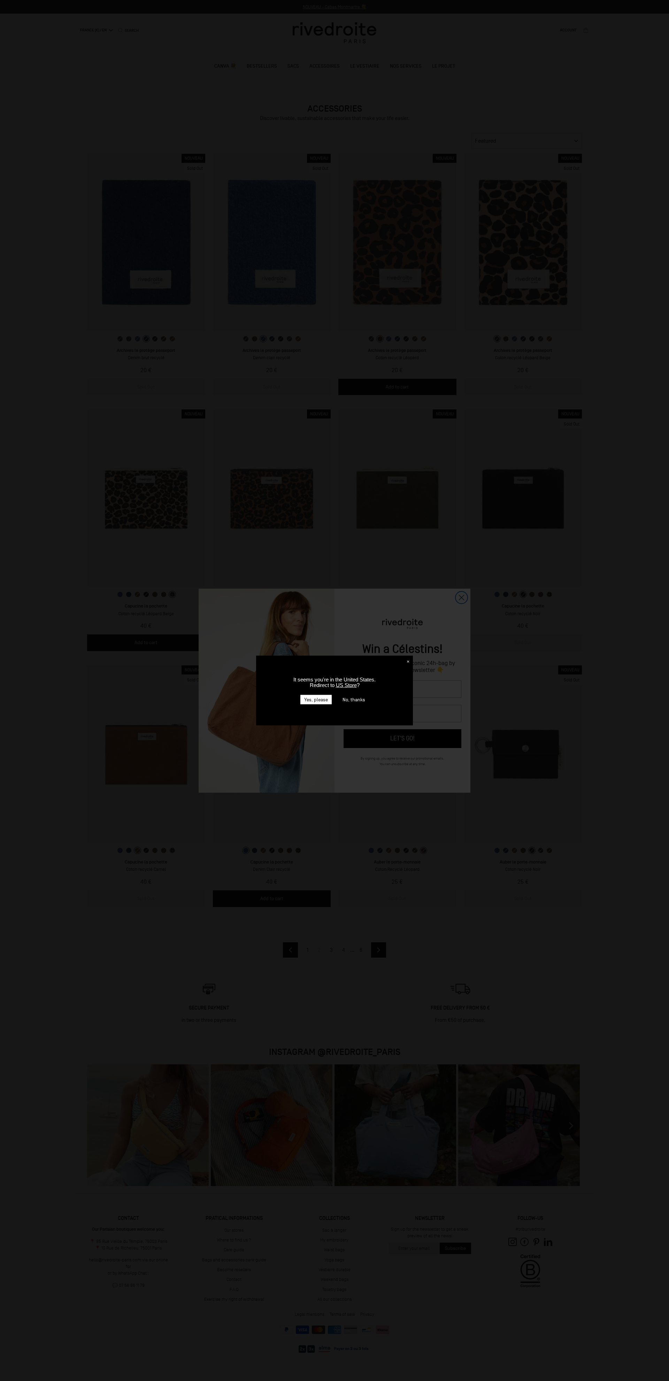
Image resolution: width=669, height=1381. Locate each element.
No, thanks (354, 699)
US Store (346, 685)
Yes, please (316, 699)
